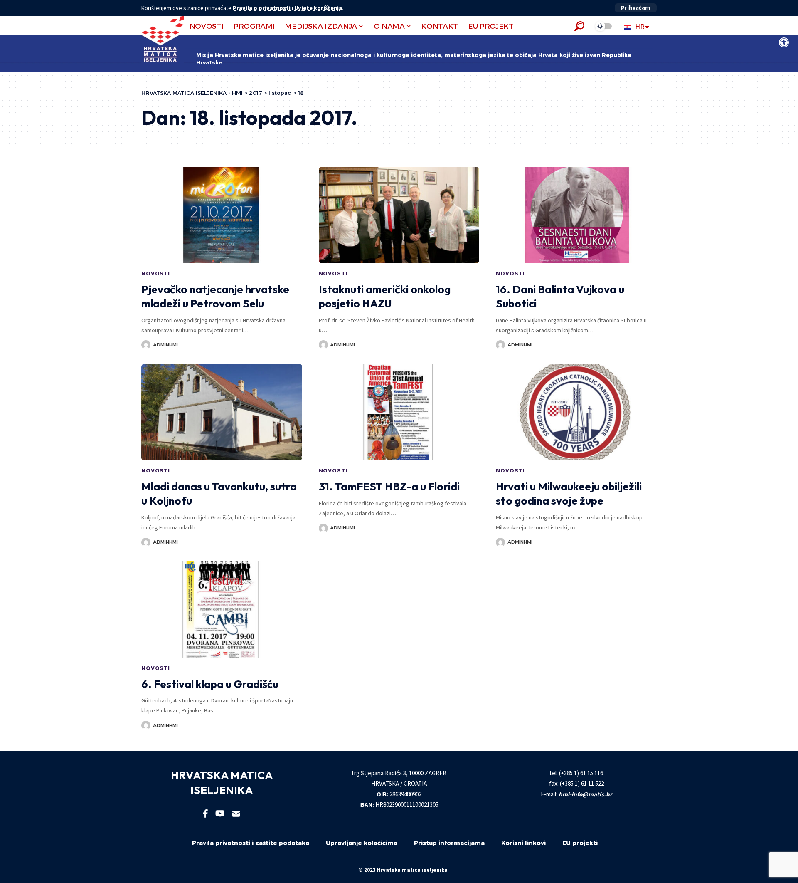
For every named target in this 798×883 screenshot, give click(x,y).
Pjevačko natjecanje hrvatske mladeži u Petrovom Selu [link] (215, 296)
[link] (784, 42)
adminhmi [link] (165, 345)
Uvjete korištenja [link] (318, 8)
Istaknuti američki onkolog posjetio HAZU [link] (385, 296)
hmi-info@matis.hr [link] (585, 794)
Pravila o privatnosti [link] (262, 8)
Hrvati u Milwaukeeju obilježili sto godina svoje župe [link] (569, 493)
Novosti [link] (155, 273)
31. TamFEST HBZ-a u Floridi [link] (389, 486)
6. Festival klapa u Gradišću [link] (209, 684)
